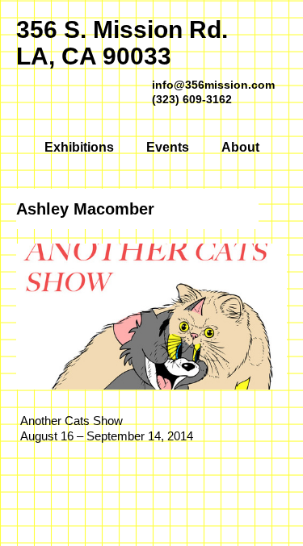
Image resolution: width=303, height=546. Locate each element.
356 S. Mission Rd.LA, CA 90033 (122, 42)
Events (167, 147)
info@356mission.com (213, 84)
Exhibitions (79, 147)
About (240, 147)
